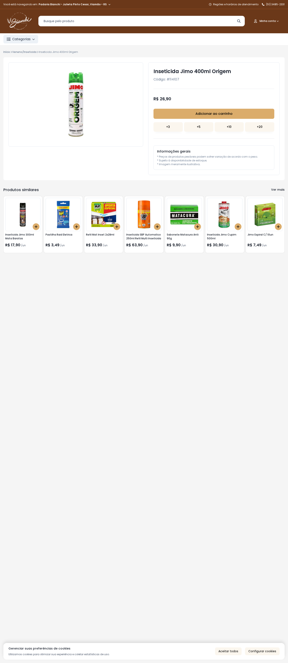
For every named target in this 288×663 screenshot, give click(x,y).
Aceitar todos (228, 651)
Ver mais (278, 190)
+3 (168, 127)
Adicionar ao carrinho (214, 113)
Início (6, 52)
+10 (229, 127)
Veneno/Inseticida (24, 52)
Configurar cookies (262, 651)
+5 (199, 127)
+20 (259, 127)
